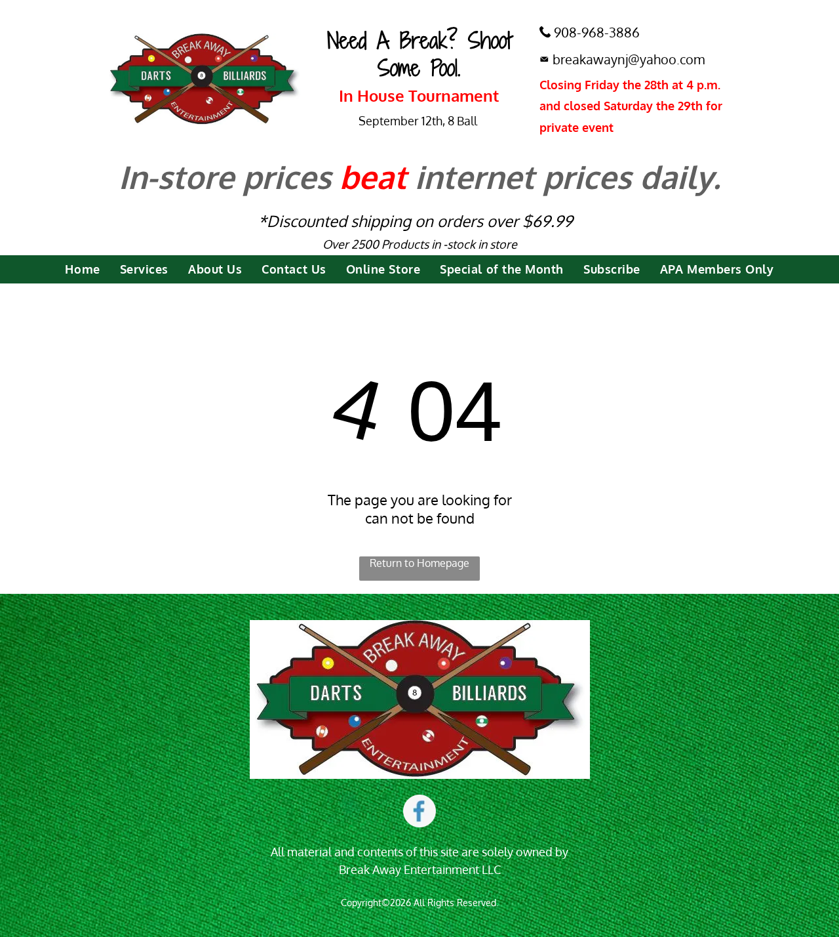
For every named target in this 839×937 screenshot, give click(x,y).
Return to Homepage (419, 563)
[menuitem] (82, 269)
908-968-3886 (597, 32)
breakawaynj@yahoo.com (629, 59)
